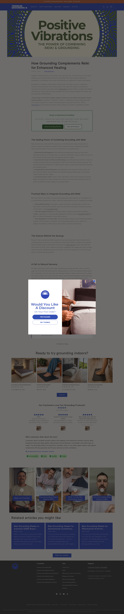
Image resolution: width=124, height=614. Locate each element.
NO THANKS (45, 322)
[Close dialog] (94, 281)
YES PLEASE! (45, 317)
